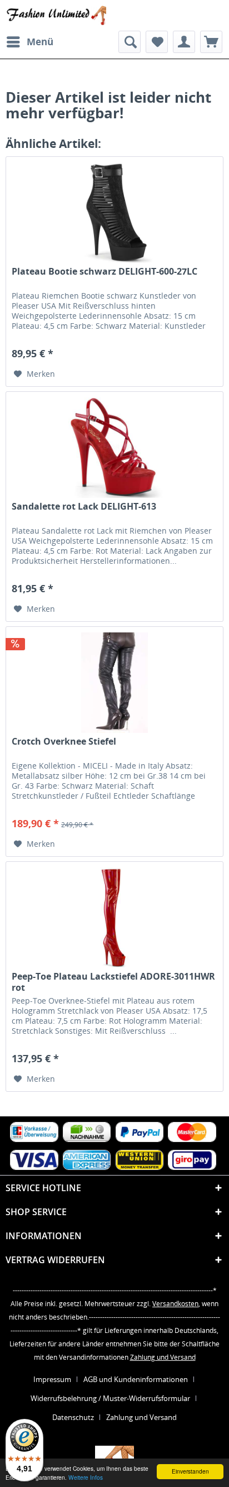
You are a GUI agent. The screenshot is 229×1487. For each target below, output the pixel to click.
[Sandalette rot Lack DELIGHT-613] (114, 447)
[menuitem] (29, 42)
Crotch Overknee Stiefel (64, 741)
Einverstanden (190, 1471)
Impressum (52, 1379)
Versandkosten (175, 1303)
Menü (40, 41)
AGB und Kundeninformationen (135, 1379)
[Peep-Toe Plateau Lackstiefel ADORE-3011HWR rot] (114, 917)
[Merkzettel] (157, 42)
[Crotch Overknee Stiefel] (114, 682)
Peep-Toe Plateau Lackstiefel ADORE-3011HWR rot (113, 982)
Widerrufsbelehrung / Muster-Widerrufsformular (110, 1398)
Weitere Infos (85, 1477)
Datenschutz (73, 1417)
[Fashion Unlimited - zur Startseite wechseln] (56, 15)
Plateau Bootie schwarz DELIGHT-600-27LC (104, 271)
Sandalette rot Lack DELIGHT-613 (84, 506)
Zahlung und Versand (163, 1357)
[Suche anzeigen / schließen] (129, 42)
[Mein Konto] (184, 42)
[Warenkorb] (211, 42)
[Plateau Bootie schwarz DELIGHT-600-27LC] (114, 212)
